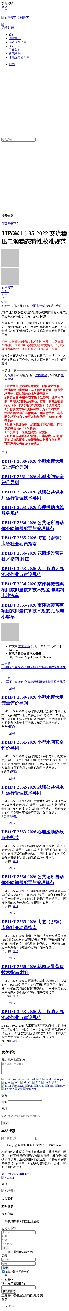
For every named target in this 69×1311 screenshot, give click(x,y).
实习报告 (15, 46)
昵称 (4, 1095)
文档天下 (24, 646)
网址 (4, 1108)
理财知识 (15, 38)
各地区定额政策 (19, 57)
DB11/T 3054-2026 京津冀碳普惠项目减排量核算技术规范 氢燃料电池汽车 (32, 590)
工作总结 (15, 49)
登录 (4, 7)
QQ (3, 1115)
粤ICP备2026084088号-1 (16, 1173)
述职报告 (15, 53)
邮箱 (4, 1102)
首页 (12, 34)
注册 (4, 10)
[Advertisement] (34, 100)
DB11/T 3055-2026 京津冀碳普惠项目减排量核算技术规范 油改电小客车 (32, 611)
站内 (12, 64)
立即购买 (41, 375)
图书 (10, 223)
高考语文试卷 (17, 42)
